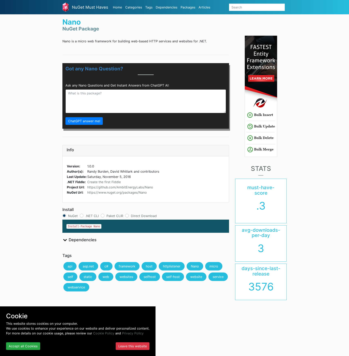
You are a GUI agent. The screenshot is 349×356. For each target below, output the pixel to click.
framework (127, 266)
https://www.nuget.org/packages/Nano (117, 192)
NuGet (73, 216)
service (218, 277)
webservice (76, 287)
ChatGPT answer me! (84, 121)
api (70, 266)
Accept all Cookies (23, 346)
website (196, 277)
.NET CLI (92, 216)
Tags (148, 7)
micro (213, 266)
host (149, 266)
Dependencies (166, 7)
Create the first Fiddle (104, 182)
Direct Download (144, 216)
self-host (173, 277)
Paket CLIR (114, 216)
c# (106, 266)
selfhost (150, 277)
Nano (195, 266)
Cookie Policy (103, 333)
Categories (133, 7)
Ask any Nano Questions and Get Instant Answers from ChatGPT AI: (117, 85)
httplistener (171, 266)
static (88, 277)
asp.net (88, 266)
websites (126, 277)
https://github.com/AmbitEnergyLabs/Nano (120, 187)
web (106, 277)
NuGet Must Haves (90, 7)
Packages (188, 7)
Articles (204, 7)
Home (117, 7)
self (70, 277)
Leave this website (132, 346)
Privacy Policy (133, 333)
